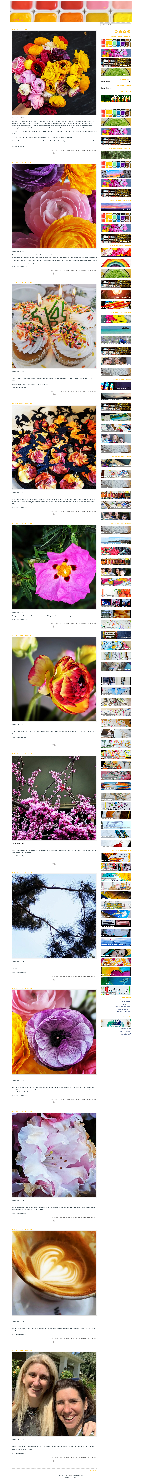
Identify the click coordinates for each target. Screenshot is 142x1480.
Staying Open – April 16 (22, 1112)
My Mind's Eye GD (125, 1008)
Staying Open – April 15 (22, 1229)
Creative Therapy (125, 1001)
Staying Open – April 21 (22, 635)
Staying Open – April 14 (22, 1350)
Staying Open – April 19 (22, 988)
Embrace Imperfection (125, 1031)
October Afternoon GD (124, 1009)
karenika (70, 1475)
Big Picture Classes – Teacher (122, 999)
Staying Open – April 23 (22, 404)
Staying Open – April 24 (22, 282)
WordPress (72, 1477)
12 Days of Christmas (125, 1030)
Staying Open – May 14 (21, 29)
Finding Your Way (126, 1033)
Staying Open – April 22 (22, 524)
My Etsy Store (126, 1004)
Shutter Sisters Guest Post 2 (122, 1013)
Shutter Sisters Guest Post (123, 1011)
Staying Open (82, 150)
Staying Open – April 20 (22, 753)
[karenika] (71, 11)
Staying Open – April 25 (22, 163)
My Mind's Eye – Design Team (122, 1006)
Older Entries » (92, 1471)
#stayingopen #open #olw (70, 150)
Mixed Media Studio (126, 1034)
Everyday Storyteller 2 (124, 1003)
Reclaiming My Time (126, 1028)
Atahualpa (77, 1477)
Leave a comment (92, 150)
